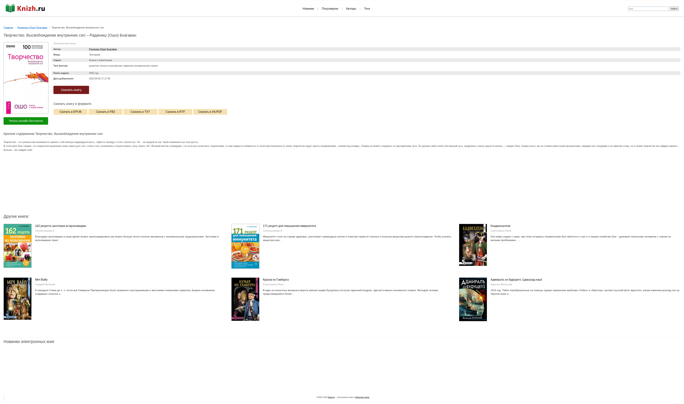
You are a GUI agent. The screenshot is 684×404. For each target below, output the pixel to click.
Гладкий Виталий (45, 284)
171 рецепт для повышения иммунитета (289, 225)
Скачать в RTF (175, 111)
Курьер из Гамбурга (276, 279)
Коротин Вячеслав (501, 284)
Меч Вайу (41, 279)
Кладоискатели (500, 225)
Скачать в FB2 (105, 111)
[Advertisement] (312, 185)
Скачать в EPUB (70, 111)
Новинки (308, 8)
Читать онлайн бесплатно (26, 120)
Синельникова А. (45, 230)
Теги (367, 8)
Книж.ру (331, 397)
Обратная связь (362, 397)
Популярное (330, 8)
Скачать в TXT (140, 111)
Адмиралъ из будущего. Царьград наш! (516, 279)
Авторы (351, 8)
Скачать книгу (71, 90)
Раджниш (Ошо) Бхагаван (103, 49)
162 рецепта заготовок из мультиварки (60, 225)
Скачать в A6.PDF (210, 111)
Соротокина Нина (501, 230)
